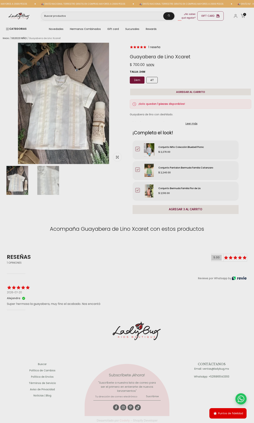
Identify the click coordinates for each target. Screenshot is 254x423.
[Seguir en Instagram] (123, 407)
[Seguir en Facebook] (116, 407)
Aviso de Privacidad (42, 389)
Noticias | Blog (42, 395)
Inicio (6, 38)
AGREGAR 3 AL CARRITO (185, 209)
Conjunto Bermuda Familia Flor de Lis (179, 188)
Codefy (125, 420)
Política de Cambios (42, 370)
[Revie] (239, 278)
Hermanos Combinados (85, 29)
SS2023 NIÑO (19, 38)
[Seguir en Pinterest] (130, 407)
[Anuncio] (74, 4)
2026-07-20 (14, 292)
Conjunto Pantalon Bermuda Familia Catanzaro (185, 167)
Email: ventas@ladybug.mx (211, 369)
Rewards (151, 29)
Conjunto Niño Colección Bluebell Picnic (181, 147)
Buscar (42, 364)
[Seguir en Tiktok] (138, 407)
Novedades (56, 29)
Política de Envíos (42, 377)
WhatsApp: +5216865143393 (211, 376)
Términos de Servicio (42, 383)
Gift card (113, 29)
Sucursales (132, 29)
